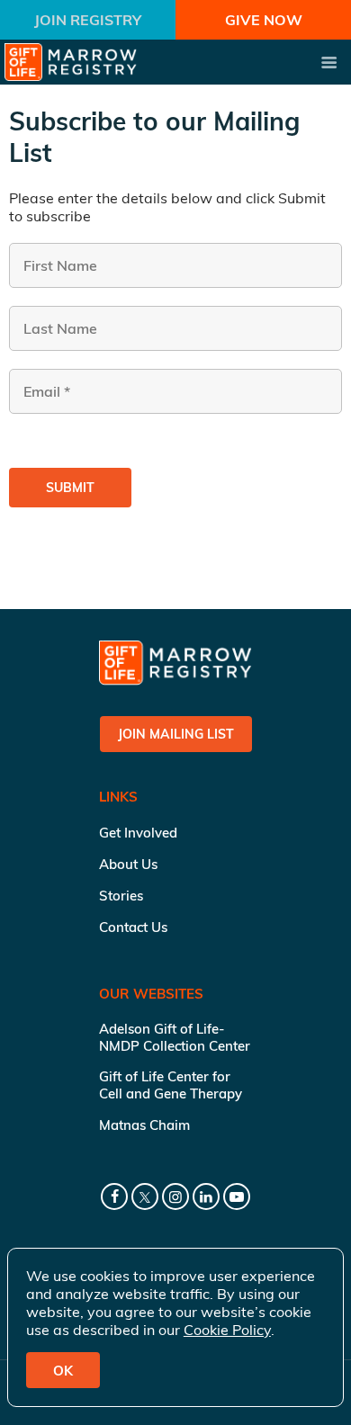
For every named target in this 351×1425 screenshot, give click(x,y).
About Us (128, 864)
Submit (70, 487)
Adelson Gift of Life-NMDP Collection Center (174, 1037)
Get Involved (138, 832)
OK (63, 1370)
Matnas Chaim (144, 1125)
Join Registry (87, 20)
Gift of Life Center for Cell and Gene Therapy (170, 1085)
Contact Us (133, 927)
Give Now (263, 20)
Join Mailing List (176, 734)
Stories (121, 895)
